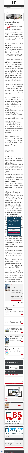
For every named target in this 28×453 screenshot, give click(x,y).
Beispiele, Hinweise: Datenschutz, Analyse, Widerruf (14, 234)
